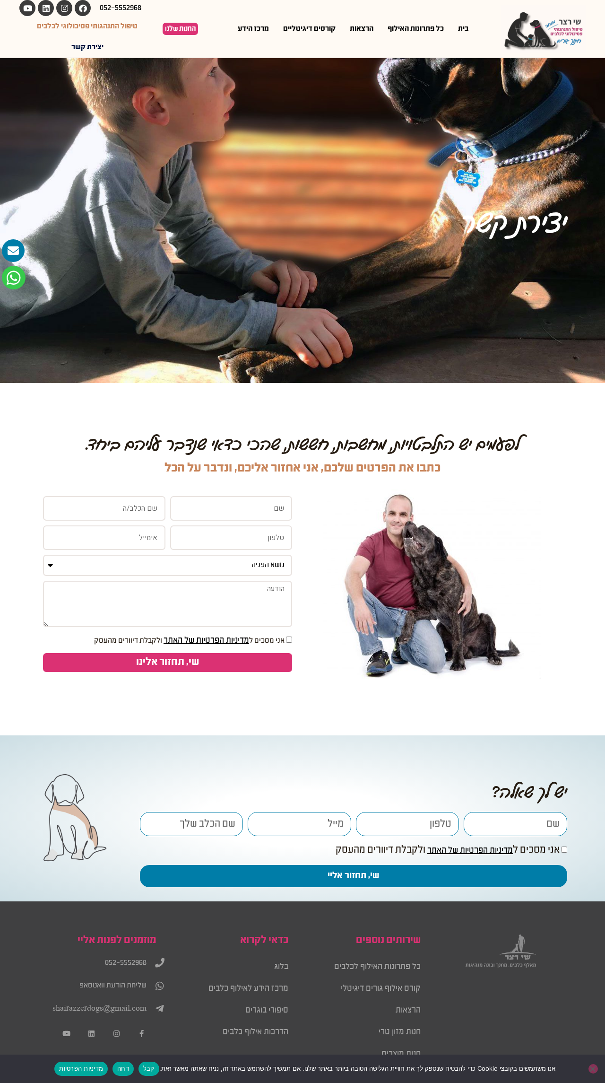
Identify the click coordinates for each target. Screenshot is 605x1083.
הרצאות (361, 29)
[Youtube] (27, 8)
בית (463, 29)
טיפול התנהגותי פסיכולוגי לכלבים (87, 26)
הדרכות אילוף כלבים (255, 1032)
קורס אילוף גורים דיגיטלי (381, 988)
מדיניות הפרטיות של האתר (206, 640)
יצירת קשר (87, 47)
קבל (149, 1068)
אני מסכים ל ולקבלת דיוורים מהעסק (189, 641)
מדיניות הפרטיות (81, 1068)
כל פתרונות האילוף (416, 29)
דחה (123, 1068)
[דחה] (593, 1069)
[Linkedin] (46, 8)
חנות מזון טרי (400, 1032)
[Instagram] (64, 8)
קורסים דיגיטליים (309, 29)
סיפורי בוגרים (266, 1010)
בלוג (281, 966)
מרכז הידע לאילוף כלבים (248, 988)
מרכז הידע (253, 29)
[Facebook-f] (141, 1033)
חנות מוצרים (401, 1053)
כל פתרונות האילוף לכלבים (377, 966)
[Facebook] (83, 8)
